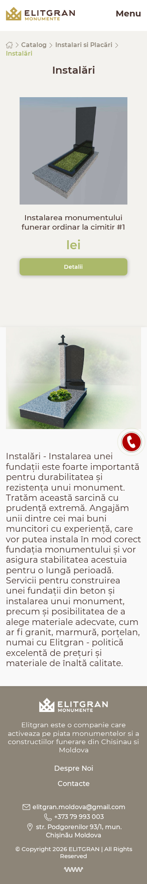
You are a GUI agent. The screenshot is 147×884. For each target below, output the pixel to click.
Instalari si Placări (84, 45)
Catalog (34, 45)
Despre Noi (73, 768)
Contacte (74, 783)
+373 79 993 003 (78, 817)
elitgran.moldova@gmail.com (78, 807)
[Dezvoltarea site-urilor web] (73, 869)
